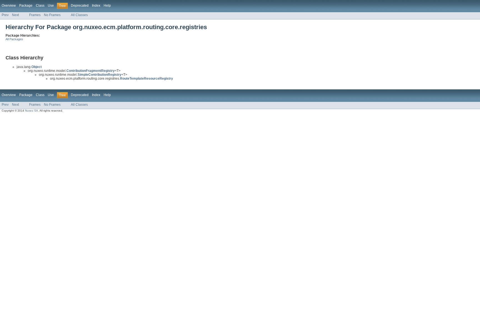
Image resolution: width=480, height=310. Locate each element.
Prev (5, 15)
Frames (35, 15)
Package (25, 5)
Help (107, 5)
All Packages (14, 39)
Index (96, 5)
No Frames (52, 15)
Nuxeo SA (31, 110)
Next (15, 15)
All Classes (79, 15)
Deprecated (80, 5)
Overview (9, 5)
